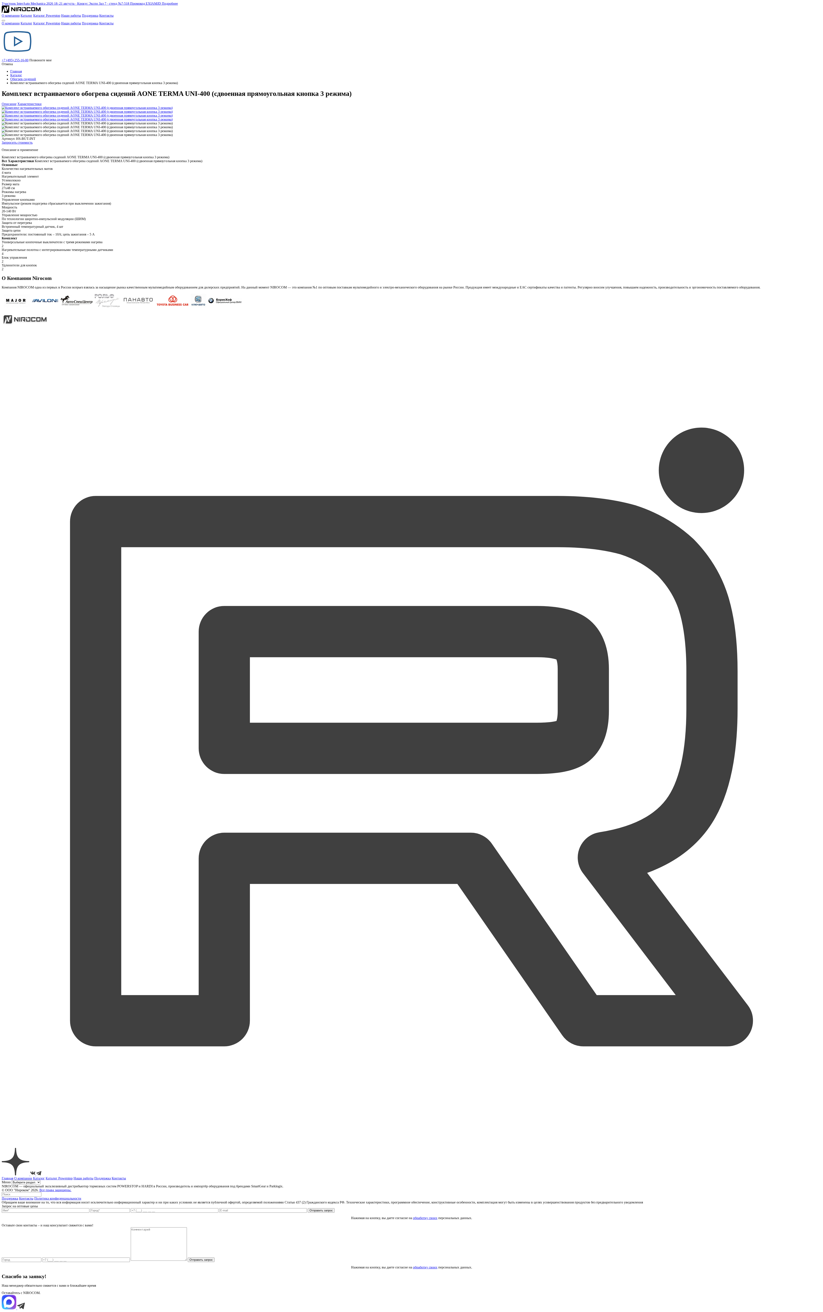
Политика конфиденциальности (57, 1198)
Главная (16, 71)
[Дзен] (16, 1174)
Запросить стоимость (17, 142)
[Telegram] (38, 1174)
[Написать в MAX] (9, 1308)
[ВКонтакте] (33, 1174)
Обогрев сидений (23, 79)
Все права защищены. (55, 1190)
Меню (6, 1182)
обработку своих (425, 1218)
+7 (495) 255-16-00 (15, 60)
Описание (9, 104)
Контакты (106, 15)
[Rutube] (411, 1146)
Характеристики (29, 104)
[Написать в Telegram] (21, 1308)
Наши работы (71, 15)
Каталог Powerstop (46, 15)
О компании (11, 15)
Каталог (26, 15)
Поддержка (90, 15)
